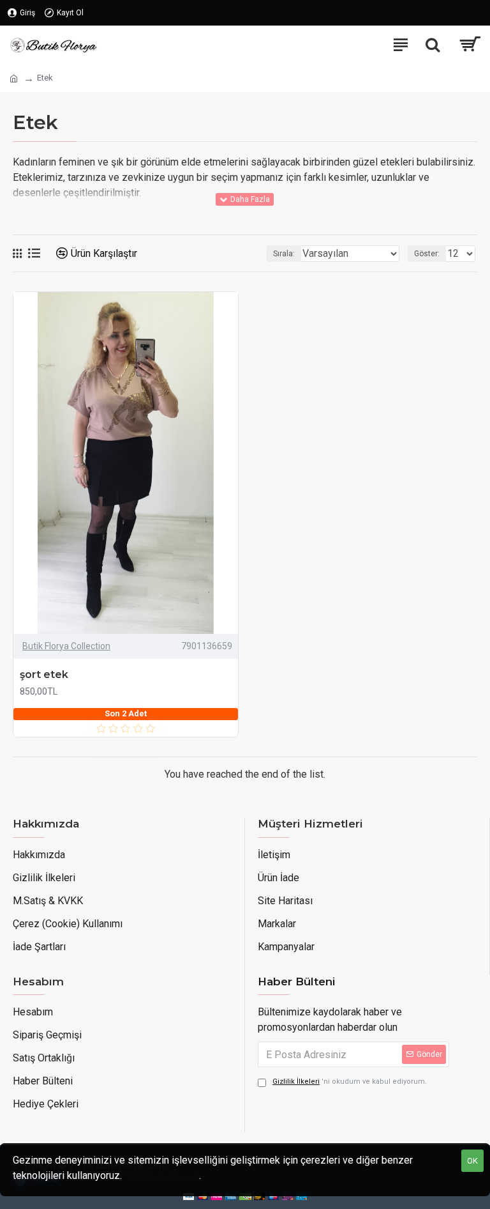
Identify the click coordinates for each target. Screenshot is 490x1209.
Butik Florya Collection (66, 646)
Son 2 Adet (126, 713)
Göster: (427, 253)
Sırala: (284, 253)
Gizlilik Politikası (161, 1175)
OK (472, 1161)
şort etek (44, 674)
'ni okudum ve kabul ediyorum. (349, 1081)
